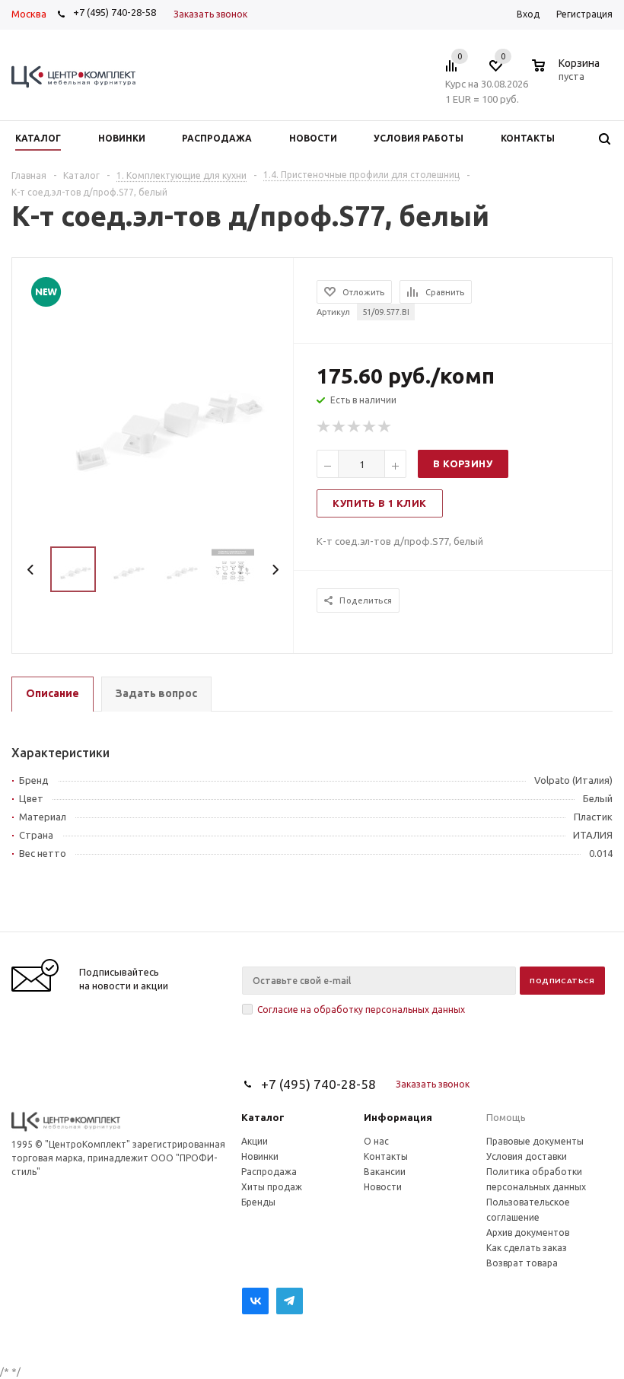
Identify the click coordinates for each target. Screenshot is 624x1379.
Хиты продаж (271, 1187)
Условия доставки (526, 1156)
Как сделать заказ (526, 1248)
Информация (398, 1117)
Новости (383, 1187)
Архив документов (527, 1232)
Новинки (260, 1156)
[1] (324, 427)
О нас (376, 1141)
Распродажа (269, 1172)
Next (275, 570)
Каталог (263, 1117)
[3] (354, 427)
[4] (369, 427)
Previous (31, 570)
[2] (339, 427)
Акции (254, 1141)
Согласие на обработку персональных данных (361, 1009)
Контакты (386, 1156)
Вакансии (385, 1172)
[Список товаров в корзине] (567, 73)
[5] (385, 427)
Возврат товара (522, 1263)
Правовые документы (535, 1141)
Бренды (258, 1202)
